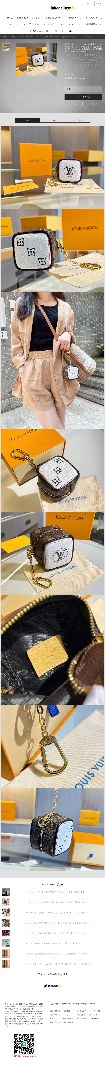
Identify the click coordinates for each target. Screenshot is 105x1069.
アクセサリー (13, 24)
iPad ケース (75, 18)
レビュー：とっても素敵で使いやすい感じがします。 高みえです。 (57, 891)
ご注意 (65, 1014)
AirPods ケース (93, 18)
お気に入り (73, 104)
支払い (98, 3)
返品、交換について (81, 1015)
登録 (77, 5)
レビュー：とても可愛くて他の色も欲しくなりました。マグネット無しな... (57, 912)
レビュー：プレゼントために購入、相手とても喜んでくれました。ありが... (57, 963)
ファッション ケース (70, 24)
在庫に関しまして (55, 1023)
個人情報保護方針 (68, 1023)
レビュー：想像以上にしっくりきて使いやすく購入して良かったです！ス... (57, 943)
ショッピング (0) (82, 5)
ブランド (89, 3)
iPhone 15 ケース (55, 18)
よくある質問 (81, 1010)
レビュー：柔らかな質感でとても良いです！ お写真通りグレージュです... (57, 953)
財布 (37, 24)
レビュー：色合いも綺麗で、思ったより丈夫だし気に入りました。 (57, 933)
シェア (93, 104)
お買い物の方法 (55, 1011)
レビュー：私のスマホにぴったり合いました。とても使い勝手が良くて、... (57, 922)
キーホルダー (49, 24)
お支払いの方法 (55, 1015)
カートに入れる (83, 96)
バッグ (27, 24)
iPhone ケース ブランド (29, 18)
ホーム (10, 18)
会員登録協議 (68, 1018)
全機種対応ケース (93, 24)
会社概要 (66, 1010)
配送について (55, 1018)
